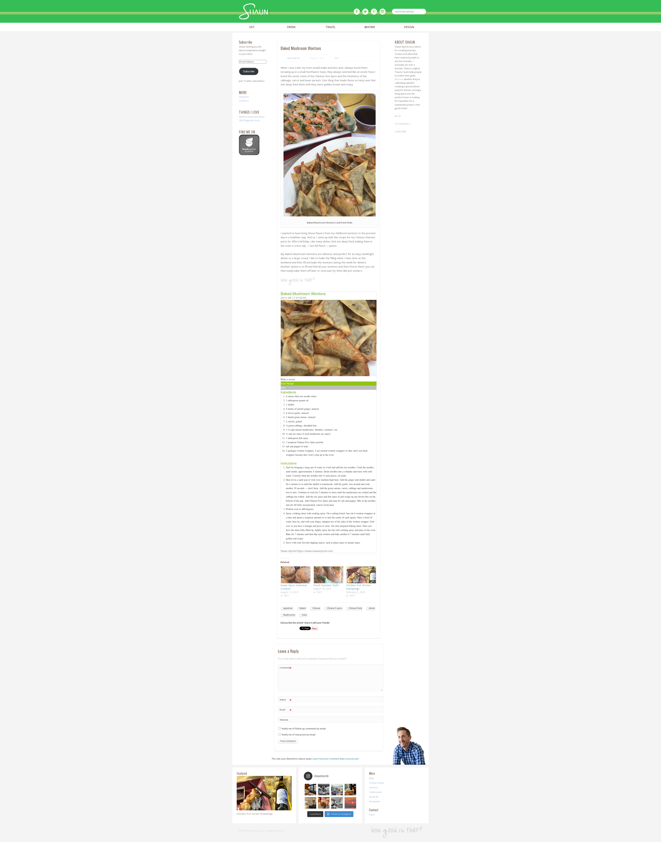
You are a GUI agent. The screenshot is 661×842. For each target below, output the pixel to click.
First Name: (209, 53)
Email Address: (211, 39)
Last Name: (208, 73)
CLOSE (458, 21)
